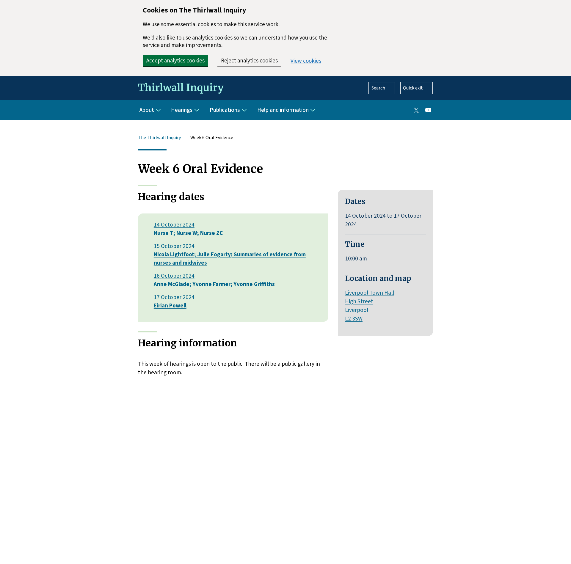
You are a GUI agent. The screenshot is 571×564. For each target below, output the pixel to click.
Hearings (181, 110)
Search (378, 88)
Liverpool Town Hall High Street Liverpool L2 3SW (369, 306)
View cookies (306, 61)
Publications (225, 110)
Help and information (283, 110)
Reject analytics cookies (249, 61)
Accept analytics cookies (175, 61)
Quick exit (413, 88)
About (146, 110)
